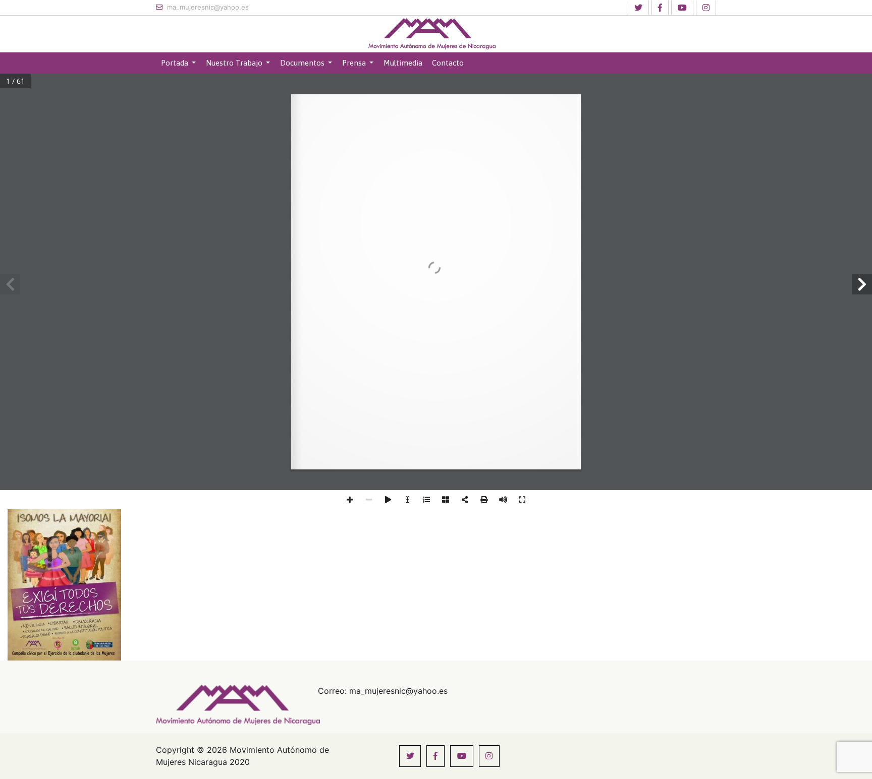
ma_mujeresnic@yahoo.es (207, 7)
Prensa (355, 62)
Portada (175, 62)
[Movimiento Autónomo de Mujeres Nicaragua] (432, 34)
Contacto (448, 62)
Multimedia (403, 62)
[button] (638, 7)
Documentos (303, 62)
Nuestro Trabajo (235, 62)
